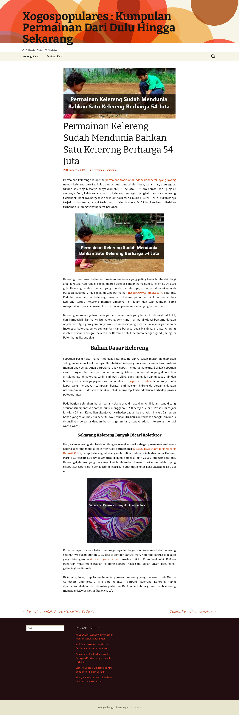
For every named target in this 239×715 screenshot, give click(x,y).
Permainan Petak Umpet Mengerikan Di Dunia (58, 611)
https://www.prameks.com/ (145, 292)
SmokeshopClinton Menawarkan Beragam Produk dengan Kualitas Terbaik (94, 658)
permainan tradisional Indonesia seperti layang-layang (140, 180)
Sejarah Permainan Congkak (193, 611)
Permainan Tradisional (104, 170)
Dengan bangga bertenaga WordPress (119, 707)
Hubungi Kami (30, 56)
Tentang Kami (54, 56)
